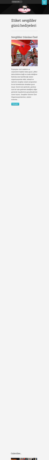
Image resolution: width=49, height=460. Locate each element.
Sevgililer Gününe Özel (24, 37)
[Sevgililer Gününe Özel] (24, 53)
